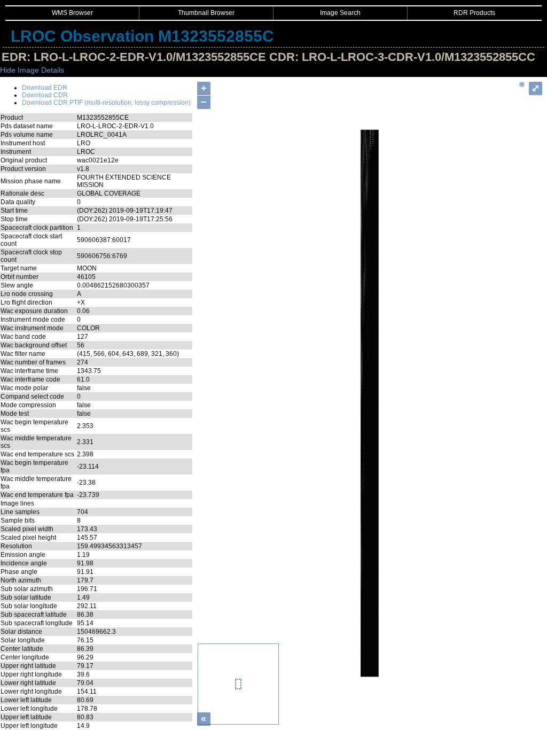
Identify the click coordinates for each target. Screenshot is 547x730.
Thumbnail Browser (206, 13)
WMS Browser (72, 13)
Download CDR (45, 95)
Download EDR (44, 87)
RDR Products (474, 13)
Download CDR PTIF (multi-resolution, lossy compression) (106, 102)
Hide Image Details (32, 70)
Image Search (340, 13)
